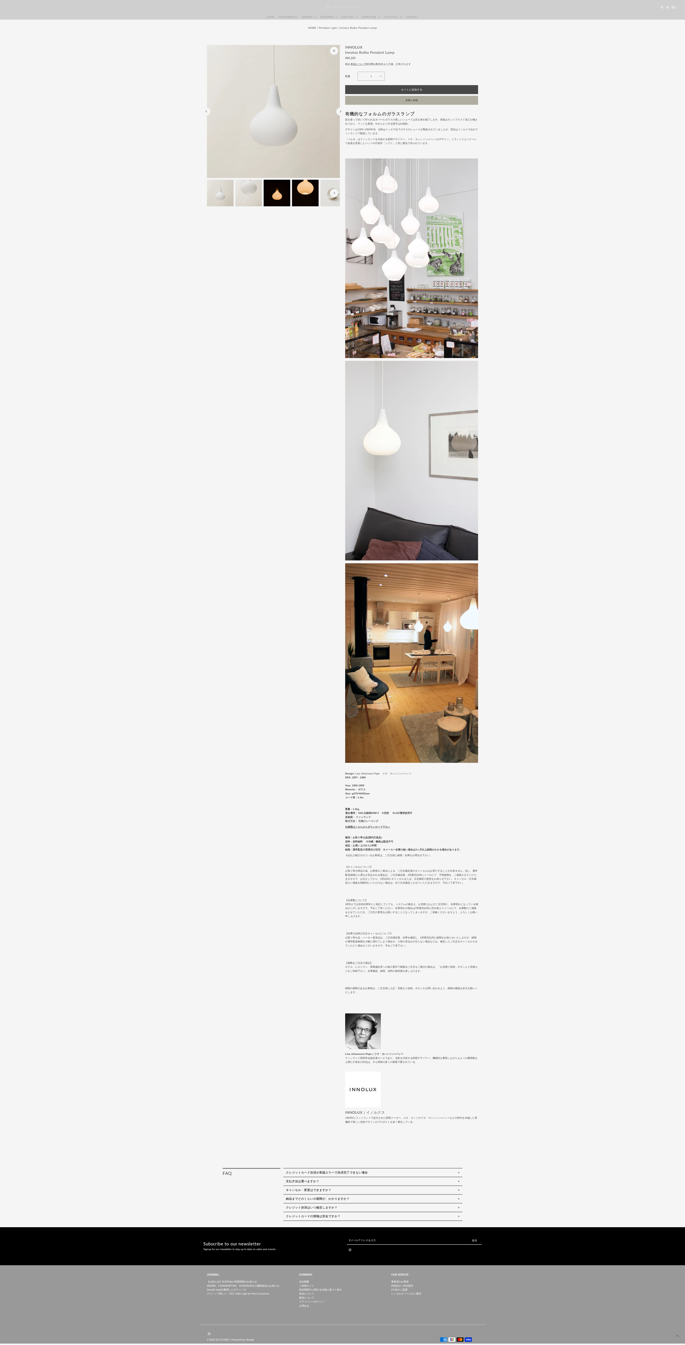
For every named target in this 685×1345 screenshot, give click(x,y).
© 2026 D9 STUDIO (218, 1339)
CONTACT (412, 17)
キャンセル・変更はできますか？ (308, 1190)
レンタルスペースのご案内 (406, 1293)
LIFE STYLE (391, 17)
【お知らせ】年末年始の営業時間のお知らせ (232, 1281)
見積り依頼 (411, 100)
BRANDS (307, 17)
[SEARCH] (662, 7)
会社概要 (304, 1281)
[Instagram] (350, 1251)
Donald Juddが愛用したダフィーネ (226, 1289)
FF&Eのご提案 (399, 1289)
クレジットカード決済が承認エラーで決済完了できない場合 (327, 1172)
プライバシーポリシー (311, 1301)
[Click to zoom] (334, 51)
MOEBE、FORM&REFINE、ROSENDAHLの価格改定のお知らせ (243, 1285)
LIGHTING (347, 17)
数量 (347, 76)
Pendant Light (328, 27)
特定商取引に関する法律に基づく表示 (320, 1289)
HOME (271, 17)
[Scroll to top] (677, 1336)
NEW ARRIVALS (288, 17)
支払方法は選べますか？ (302, 1181)
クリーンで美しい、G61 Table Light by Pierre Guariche (238, 1293)
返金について (306, 1293)
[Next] (340, 111)
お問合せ (304, 1305)
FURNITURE (369, 17)
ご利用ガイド (306, 1285)
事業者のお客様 (400, 1281)
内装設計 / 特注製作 (402, 1285)
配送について (358, 64)
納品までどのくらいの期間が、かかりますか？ (318, 1198)
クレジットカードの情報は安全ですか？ (313, 1216)
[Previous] (206, 111)
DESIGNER (326, 17)
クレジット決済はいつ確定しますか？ (312, 1207)
